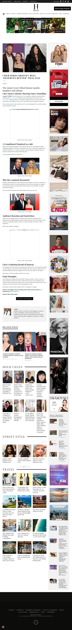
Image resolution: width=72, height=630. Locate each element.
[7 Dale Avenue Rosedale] (59, 222)
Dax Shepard (13, 98)
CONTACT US (33, 1)
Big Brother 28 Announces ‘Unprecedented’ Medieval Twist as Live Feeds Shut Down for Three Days (64, 530)
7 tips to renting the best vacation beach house (24, 557)
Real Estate (47, 13)
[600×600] (59, 203)
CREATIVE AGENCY (7, 1)
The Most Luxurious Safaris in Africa (39, 510)
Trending (5, 83)
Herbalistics (54, 13)
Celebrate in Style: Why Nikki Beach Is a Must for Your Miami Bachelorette (39, 558)
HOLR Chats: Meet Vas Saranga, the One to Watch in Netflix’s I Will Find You (7, 389)
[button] (45, 442)
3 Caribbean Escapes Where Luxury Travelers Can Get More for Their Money (9, 513)
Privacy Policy (36, 614)
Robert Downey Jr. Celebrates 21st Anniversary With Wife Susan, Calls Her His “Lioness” (63, 543)
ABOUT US (25, 1)
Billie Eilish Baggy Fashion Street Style (24, 459)
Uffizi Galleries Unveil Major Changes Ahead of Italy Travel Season (8, 558)
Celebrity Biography (22, 13)
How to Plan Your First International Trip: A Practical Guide (8, 490)
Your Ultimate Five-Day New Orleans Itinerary (24, 535)
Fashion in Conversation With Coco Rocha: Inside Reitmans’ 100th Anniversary (29, 390)
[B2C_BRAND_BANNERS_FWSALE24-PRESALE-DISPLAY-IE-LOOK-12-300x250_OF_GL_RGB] (59, 404)
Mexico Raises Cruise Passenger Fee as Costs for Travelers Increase (39, 490)
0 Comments (62, 426)
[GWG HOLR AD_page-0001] (59, 173)
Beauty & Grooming (34, 13)
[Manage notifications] (3, 627)
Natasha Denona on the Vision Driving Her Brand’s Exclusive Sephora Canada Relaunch (41, 390)
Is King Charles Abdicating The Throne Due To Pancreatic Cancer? (63, 456)
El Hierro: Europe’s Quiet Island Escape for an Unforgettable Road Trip (24, 512)
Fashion (8, 13)
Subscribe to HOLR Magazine (24, 298)
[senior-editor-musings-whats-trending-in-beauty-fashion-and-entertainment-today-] (59, 264)
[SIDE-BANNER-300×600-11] (59, 375)
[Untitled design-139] (59, 336)
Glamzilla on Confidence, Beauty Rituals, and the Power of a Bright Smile (7, 418)
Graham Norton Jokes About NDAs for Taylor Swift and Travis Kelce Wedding (34, 356)
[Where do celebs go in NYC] (59, 512)
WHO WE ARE (17, 1)
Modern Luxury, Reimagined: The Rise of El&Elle (18, 417)
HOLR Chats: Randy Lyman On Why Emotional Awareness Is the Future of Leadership (18, 390)
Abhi (4, 80)
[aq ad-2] (59, 495)
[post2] (59, 475)
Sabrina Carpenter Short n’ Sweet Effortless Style (8, 460)
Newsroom (66, 13)
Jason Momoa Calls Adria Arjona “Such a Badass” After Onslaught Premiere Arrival (63, 557)
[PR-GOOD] (59, 121)
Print (60, 13)
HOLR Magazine (14, 291)
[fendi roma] (59, 55)
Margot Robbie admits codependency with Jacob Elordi (13, 355)
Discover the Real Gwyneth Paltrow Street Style (38, 460)
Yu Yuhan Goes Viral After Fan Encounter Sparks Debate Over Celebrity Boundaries (63, 583)
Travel (42, 13)
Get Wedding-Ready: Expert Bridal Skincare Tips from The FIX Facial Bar (30, 417)
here (41, 289)
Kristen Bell (6, 99)
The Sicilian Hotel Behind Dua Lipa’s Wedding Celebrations (8, 535)
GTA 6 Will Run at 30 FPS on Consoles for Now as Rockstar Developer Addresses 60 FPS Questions (63, 570)
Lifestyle (13, 13)
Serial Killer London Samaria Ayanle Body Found (63, 422)
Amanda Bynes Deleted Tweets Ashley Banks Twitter (63, 444)
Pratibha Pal (28, 360)
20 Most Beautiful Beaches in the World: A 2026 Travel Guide (39, 535)
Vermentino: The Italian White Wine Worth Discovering (24, 489)
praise (14, 150)
